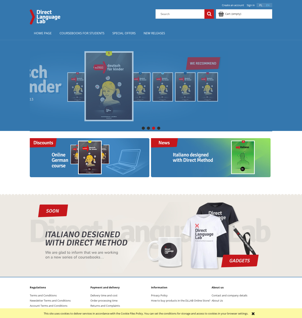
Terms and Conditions (43, 295)
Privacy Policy (159, 295)
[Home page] (45, 16)
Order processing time (104, 300)
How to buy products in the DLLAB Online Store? (180, 300)
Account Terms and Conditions (48, 306)
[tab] (143, 128)
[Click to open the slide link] (151, 86)
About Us (217, 300)
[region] (151, 86)
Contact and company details (229, 295)
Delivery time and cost (104, 295)
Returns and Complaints (105, 306)
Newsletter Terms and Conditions (50, 300)
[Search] (209, 14)
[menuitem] (42, 33)
